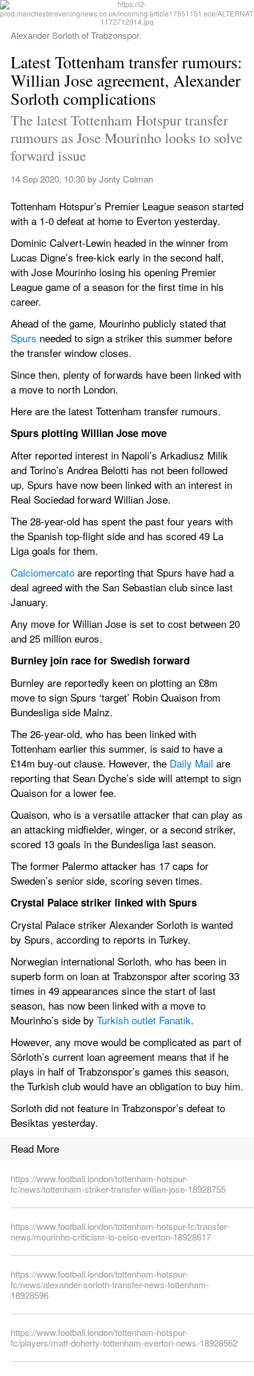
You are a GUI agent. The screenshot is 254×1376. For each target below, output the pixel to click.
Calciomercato (42, 572)
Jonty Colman (126, 179)
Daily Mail (191, 763)
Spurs (24, 337)
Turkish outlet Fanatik (144, 1020)
